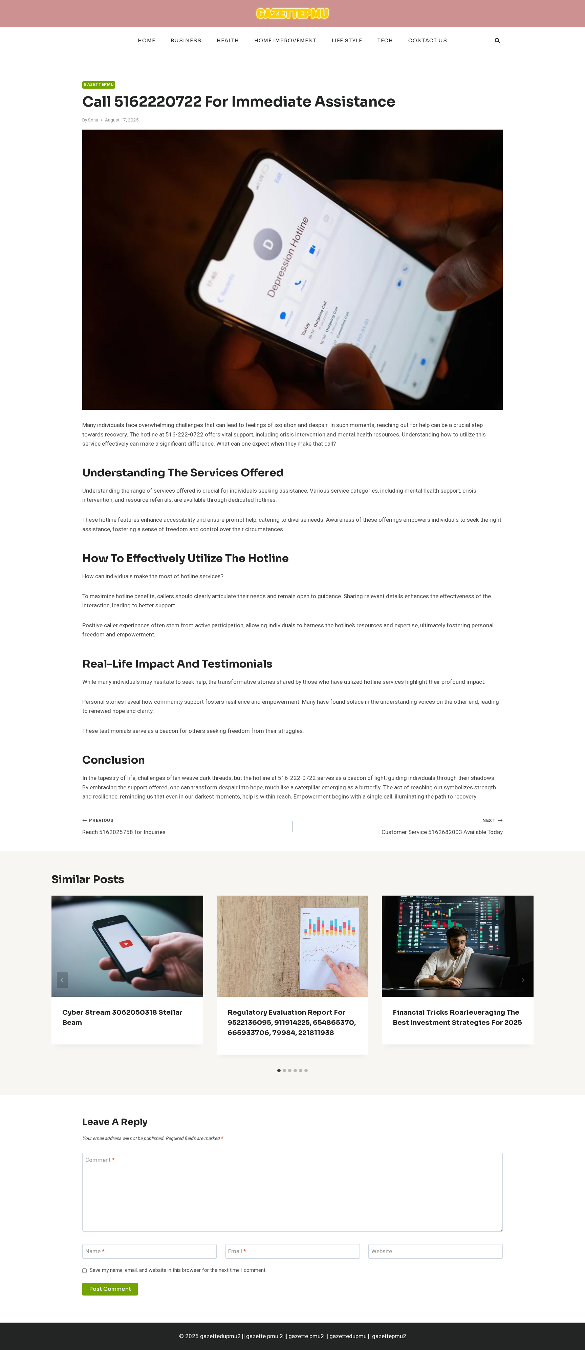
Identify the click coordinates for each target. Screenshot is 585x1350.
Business (186, 40)
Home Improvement (285, 40)
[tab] (279, 1070)
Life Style (347, 40)
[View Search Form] (497, 40)
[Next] (522, 980)
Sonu (93, 120)
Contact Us (427, 40)
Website (381, 1252)
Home (146, 40)
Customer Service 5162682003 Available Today (442, 826)
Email (237, 1252)
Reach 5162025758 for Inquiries (124, 826)
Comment (100, 1160)
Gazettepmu (99, 85)
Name (95, 1252)
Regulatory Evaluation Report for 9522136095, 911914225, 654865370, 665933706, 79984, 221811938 (292, 1022)
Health (228, 40)
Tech (385, 40)
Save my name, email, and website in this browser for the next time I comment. (178, 1270)
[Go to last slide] (62, 980)
